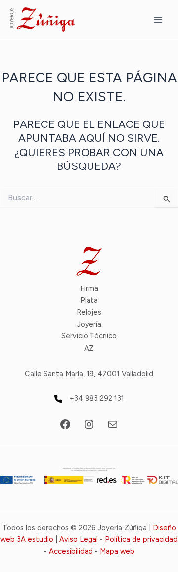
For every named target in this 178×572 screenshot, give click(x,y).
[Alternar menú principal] (158, 19)
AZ (89, 348)
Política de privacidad (141, 539)
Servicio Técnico (89, 335)
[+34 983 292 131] (89, 398)
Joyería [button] (89, 324)
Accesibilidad (71, 551)
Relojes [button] (89, 312)
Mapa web (117, 551)
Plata (89, 300)
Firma (89, 288)
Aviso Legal (78, 539)
